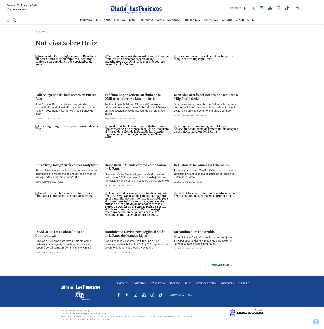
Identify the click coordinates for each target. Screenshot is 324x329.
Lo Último (103, 20)
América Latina (168, 20)
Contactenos (177, 295)
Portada (86, 20)
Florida (119, 20)
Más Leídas (157, 284)
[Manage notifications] (316, 321)
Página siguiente (221, 265)
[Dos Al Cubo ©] (246, 315)
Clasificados (245, 20)
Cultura (210, 20)
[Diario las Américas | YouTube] (270, 8)
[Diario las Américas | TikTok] (287, 8)
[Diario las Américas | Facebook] (245, 8)
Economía (146, 20)
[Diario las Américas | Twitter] (253, 8)
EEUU (132, 20)
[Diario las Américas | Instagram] (262, 8)
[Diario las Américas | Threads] (278, 8)
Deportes (191, 20)
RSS (190, 295)
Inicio (38, 31)
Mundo (227, 20)
